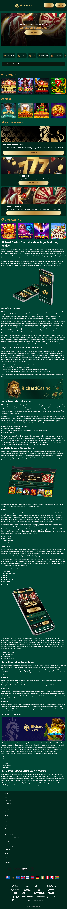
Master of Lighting (8, 108)
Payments (8, 803)
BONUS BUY (58, 56)
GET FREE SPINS (33, 182)
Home (6, 797)
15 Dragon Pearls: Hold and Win (9, 228)
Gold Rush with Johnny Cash (41, 107)
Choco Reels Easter (58, 228)
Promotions (8, 800)
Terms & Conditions (10, 835)
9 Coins (58, 108)
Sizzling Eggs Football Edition (41, 83)
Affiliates (7, 849)
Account (7, 844)
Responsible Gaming (10, 846)
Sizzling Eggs (9, 83)
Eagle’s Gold (25, 108)
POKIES (23, 56)
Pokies (7, 822)
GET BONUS (33, 152)
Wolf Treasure (42, 228)
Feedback (7, 862)
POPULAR (44, 56)
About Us (7, 832)
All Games (7, 819)
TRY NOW (33, 213)
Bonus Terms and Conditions (13, 838)
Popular (7, 825)
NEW (33, 56)
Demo (9, 89)
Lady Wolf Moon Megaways (25, 228)
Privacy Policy (8, 841)
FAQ (6, 859)
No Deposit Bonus (10, 812)
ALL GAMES (10, 56)
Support (7, 857)
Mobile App (8, 806)
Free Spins (8, 809)
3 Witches (25, 83)
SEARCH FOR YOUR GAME (12, 63)
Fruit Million (58, 83)
